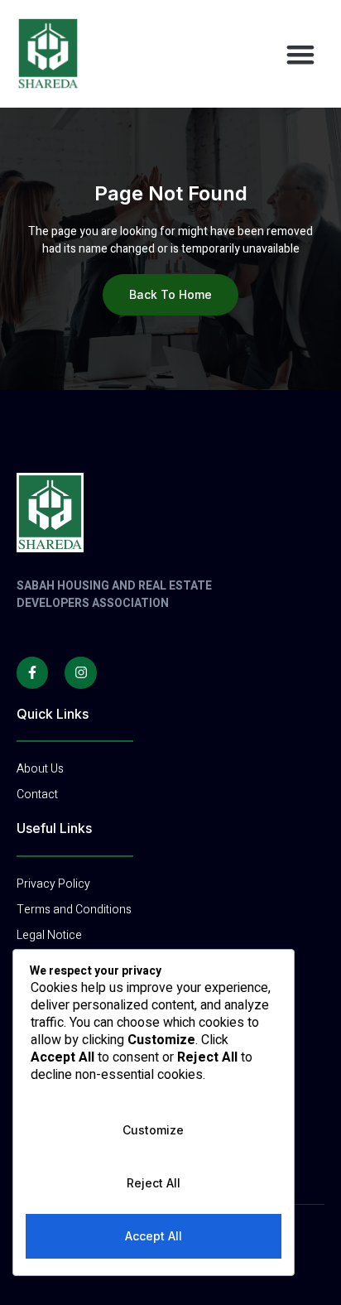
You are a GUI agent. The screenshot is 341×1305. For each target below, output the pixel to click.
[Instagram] (80, 672)
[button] (300, 54)
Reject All (153, 1183)
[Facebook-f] (32, 672)
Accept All (153, 1236)
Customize (153, 1130)
